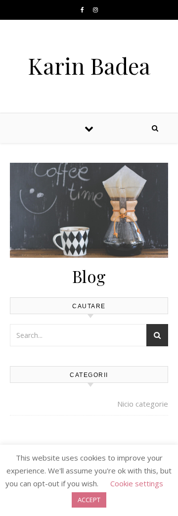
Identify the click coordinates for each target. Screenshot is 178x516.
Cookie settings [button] (136, 483)
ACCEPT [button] (89, 499)
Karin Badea (89, 65)
